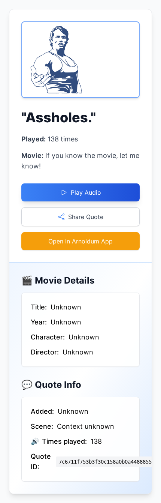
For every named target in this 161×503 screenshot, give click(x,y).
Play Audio (86, 192)
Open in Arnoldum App (80, 241)
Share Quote (85, 217)
